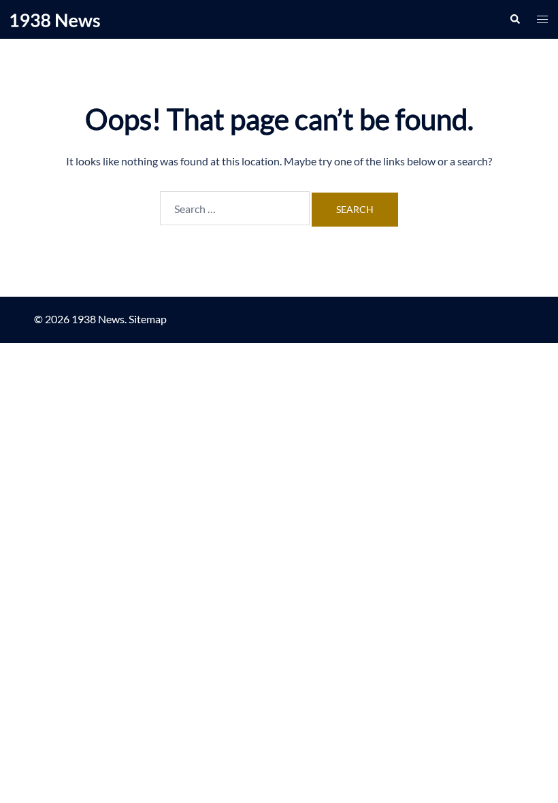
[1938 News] (55, 18)
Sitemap (148, 318)
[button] (514, 19)
